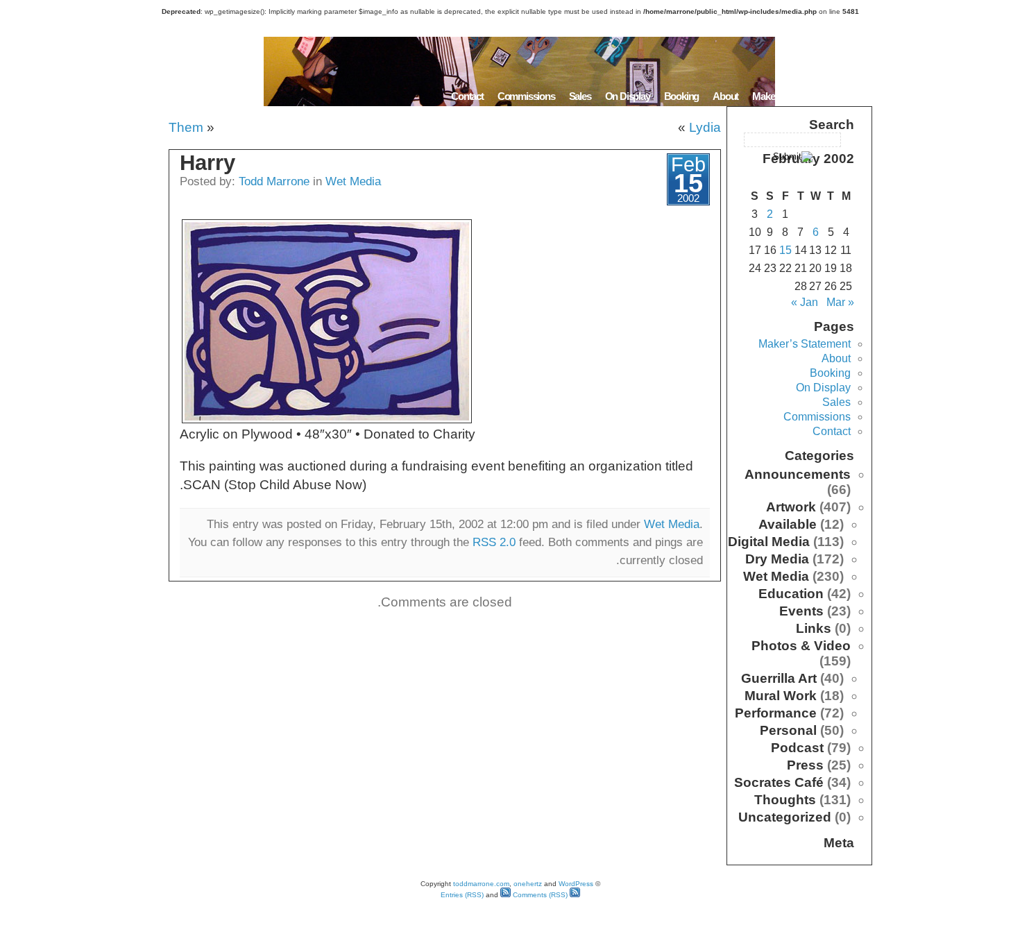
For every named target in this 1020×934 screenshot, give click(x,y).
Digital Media (769, 541)
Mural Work (781, 695)
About (725, 96)
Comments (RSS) (539, 895)
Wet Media (353, 181)
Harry (207, 163)
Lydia (705, 127)
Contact (467, 96)
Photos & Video (801, 645)
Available (787, 524)
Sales (580, 96)
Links (813, 628)
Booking (681, 96)
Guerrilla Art (779, 678)
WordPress (576, 884)
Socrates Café (779, 782)
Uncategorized (784, 817)
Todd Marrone (274, 181)
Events (801, 611)
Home (854, 96)
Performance (776, 713)
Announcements (798, 474)
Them (186, 127)
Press (805, 765)
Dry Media (777, 559)
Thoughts (785, 799)
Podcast (797, 747)
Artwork (791, 507)
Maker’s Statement (790, 96)
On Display (627, 96)
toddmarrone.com (481, 884)
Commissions (526, 96)
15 (785, 250)
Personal (788, 730)
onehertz (527, 884)
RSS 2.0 (494, 542)
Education (791, 593)
